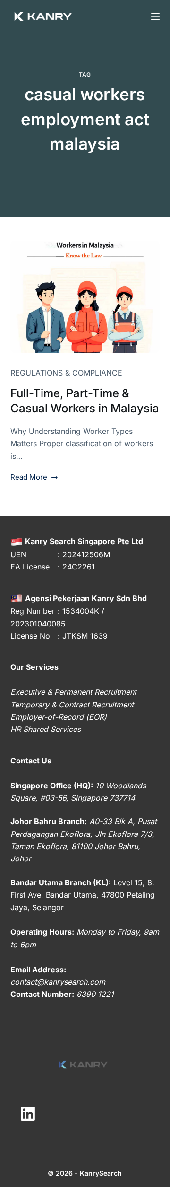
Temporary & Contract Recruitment (72, 704)
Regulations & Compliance (66, 372)
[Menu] (155, 16)
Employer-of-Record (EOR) (58, 717)
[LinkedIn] (28, 1113)
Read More (28, 478)
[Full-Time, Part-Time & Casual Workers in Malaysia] (85, 297)
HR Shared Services (45, 729)
